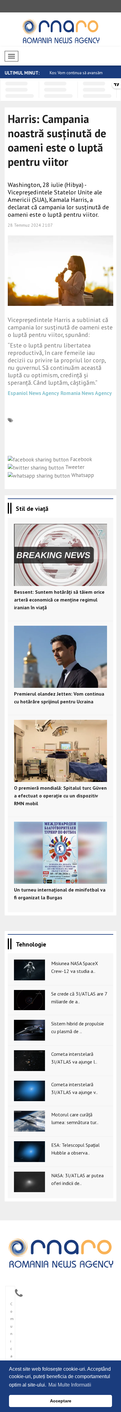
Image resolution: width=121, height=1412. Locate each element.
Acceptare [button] (60, 1400)
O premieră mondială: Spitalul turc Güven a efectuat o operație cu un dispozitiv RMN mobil (60, 795)
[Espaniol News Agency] (60, 1252)
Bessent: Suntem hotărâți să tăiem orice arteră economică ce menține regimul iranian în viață (59, 600)
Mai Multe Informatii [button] (69, 1384)
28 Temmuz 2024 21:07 (30, 225)
